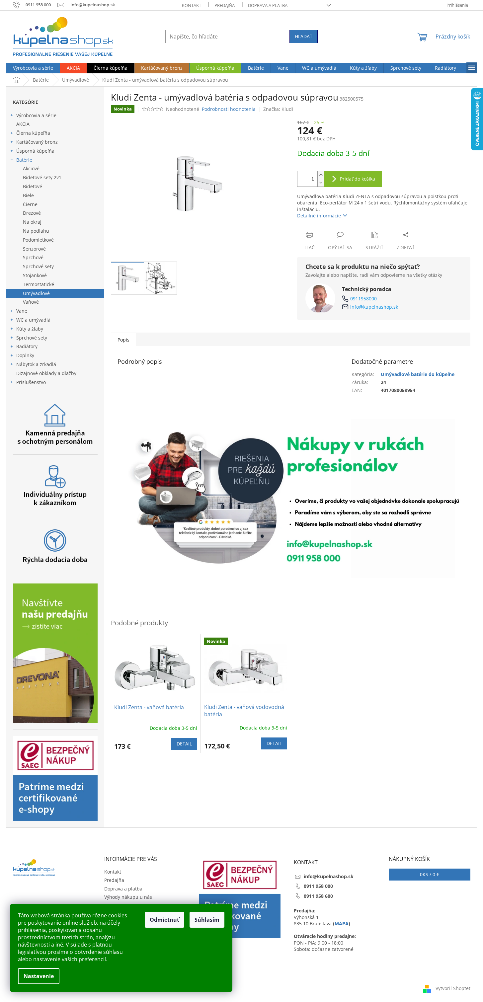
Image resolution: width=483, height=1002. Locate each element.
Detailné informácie (319, 215)
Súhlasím (207, 919)
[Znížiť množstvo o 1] (320, 183)
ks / (429, 874)
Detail (184, 743)
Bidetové (32, 186)
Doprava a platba (267, 5)
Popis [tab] (123, 340)
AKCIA (23, 124)
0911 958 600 (318, 896)
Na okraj (32, 222)
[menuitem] (33, 68)
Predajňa (224, 5)
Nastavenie (39, 976)
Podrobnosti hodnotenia (229, 109)
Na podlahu (36, 231)
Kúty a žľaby (29, 329)
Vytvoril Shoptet (453, 988)
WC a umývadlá (33, 320)
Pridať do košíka (357, 179)
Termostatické (38, 284)
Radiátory (27, 346)
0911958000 (363, 298)
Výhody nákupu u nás (128, 897)
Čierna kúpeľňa (33, 133)
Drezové (32, 213)
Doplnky (25, 355)
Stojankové (35, 275)
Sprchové (33, 257)
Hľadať (303, 36)
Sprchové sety (38, 266)
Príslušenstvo (31, 382)
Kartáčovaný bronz (37, 142)
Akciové (31, 168)
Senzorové (34, 249)
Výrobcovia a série (36, 115)
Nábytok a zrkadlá (36, 364)
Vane (21, 311)
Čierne (30, 204)
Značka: (278, 109)
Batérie (24, 160)
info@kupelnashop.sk (374, 307)
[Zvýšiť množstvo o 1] (320, 175)
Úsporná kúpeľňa (35, 151)
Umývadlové (36, 293)
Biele (28, 195)
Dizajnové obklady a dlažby (46, 373)
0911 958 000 (318, 886)
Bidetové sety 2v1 (42, 177)
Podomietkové (38, 240)
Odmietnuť (164, 919)
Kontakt (191, 5)
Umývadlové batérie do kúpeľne (417, 374)
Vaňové (31, 302)
